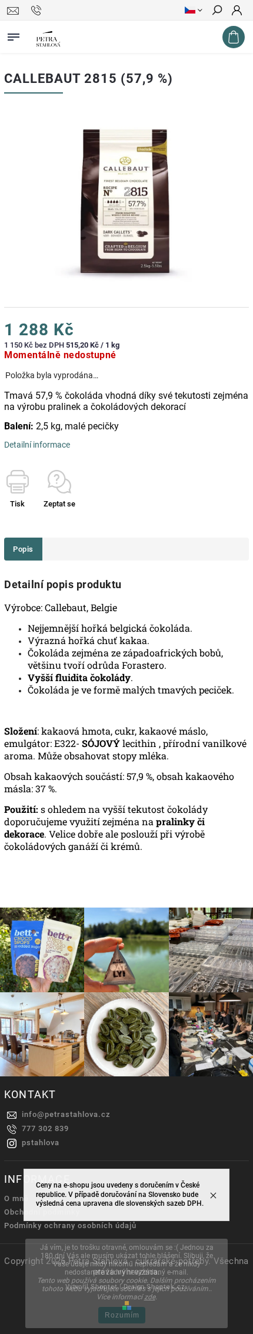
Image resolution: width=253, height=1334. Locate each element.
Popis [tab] (23, 549)
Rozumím (122, 1315)
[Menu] (13, 35)
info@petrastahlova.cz (66, 1114)
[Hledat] (216, 11)
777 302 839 (45, 1128)
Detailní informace (37, 444)
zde (149, 1297)
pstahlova (40, 1142)
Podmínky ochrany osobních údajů (70, 1225)
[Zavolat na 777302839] (38, 10)
